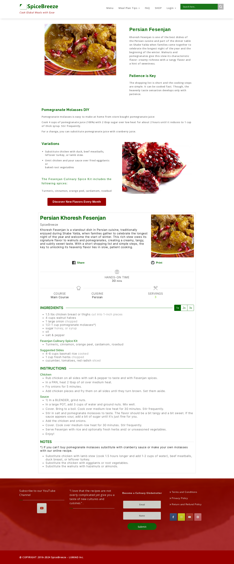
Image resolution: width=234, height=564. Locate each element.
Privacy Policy (180, 498)
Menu (109, 8)
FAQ (147, 8)
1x (177, 308)
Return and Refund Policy (186, 504)
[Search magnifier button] (221, 7)
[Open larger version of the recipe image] (172, 236)
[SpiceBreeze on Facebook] (173, 517)
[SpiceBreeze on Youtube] (42, 508)
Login (170, 8)
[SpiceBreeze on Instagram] (181, 517)
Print (158, 262)
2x (184, 308)
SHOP (158, 8)
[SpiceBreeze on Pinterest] (197, 517)
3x (190, 308)
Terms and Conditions (184, 492)
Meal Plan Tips (128, 8)
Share (80, 262)
